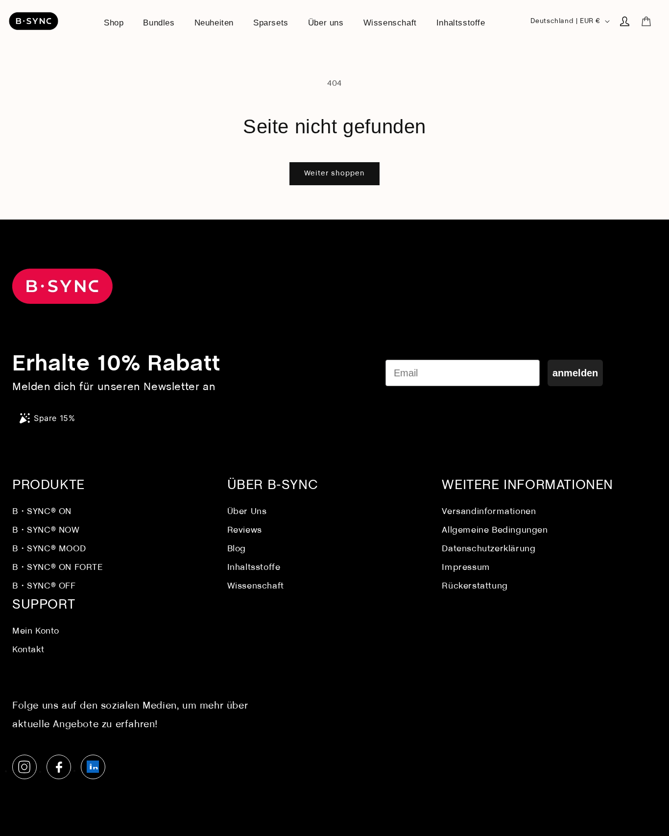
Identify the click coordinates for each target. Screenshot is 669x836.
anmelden (575, 373)
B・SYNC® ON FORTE (57, 568)
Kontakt (28, 650)
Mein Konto (35, 631)
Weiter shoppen (334, 173)
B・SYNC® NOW (46, 530)
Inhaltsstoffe (254, 568)
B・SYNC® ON (42, 512)
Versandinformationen (489, 512)
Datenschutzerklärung (488, 549)
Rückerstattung (474, 586)
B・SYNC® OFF (44, 586)
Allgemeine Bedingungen (495, 530)
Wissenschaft (255, 586)
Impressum (466, 568)
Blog (236, 549)
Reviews (244, 530)
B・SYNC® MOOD (49, 549)
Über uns (247, 512)
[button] (646, 21)
